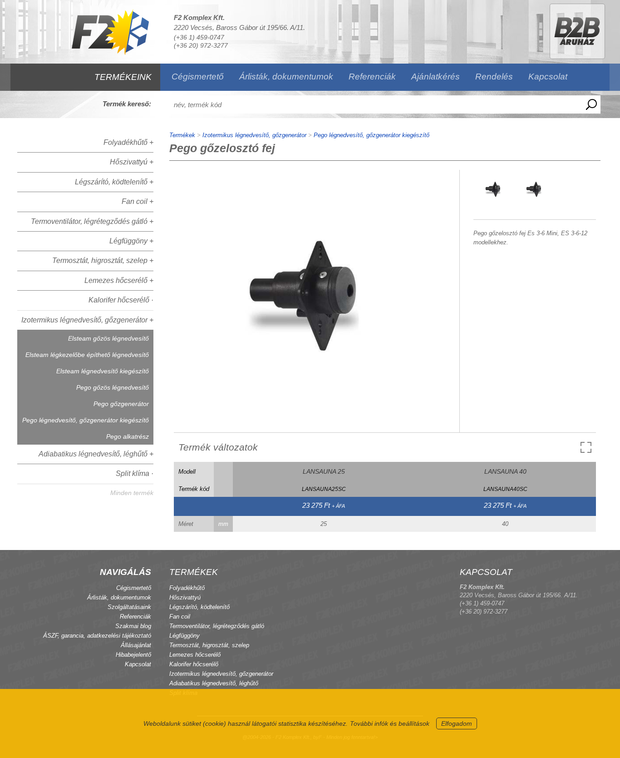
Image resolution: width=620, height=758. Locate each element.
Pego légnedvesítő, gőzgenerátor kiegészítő (85, 420)
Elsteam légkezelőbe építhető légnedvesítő (87, 354)
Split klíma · (134, 473)
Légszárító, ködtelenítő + (114, 182)
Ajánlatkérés (435, 76)
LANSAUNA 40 (505, 471)
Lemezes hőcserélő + (118, 280)
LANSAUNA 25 (324, 471)
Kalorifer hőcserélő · (121, 300)
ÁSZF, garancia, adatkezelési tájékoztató (97, 635)
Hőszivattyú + (131, 162)
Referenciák (372, 76)
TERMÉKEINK (123, 77)
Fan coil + (137, 201)
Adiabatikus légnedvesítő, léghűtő (213, 683)
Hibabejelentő (133, 654)
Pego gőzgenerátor (121, 403)
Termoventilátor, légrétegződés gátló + (92, 221)
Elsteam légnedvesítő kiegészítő (102, 371)
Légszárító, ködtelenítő (199, 607)
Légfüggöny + (131, 241)
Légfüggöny (184, 635)
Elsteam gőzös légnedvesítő (108, 338)
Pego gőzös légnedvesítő (112, 387)
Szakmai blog (133, 626)
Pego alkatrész (127, 436)
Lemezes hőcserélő (195, 654)
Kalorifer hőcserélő (193, 664)
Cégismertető (198, 76)
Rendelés (494, 76)
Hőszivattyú (185, 597)
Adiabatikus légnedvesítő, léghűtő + (96, 454)
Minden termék (131, 492)
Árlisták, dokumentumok (286, 76)
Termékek (182, 135)
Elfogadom (456, 723)
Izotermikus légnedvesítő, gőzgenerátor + (87, 320)
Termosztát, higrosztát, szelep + (102, 260)
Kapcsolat (547, 76)
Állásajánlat (136, 645)
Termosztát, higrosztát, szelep (209, 645)
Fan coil (179, 616)
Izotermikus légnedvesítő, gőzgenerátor (254, 135)
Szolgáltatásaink (129, 607)
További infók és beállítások (389, 723)
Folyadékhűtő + (128, 142)
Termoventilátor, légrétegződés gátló (216, 626)
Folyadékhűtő (187, 588)
